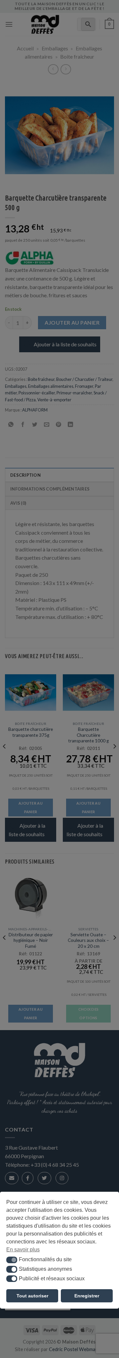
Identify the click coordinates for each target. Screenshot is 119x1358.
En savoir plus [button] (23, 1249)
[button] (11, 1260)
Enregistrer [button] (86, 1295)
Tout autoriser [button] (32, 1295)
